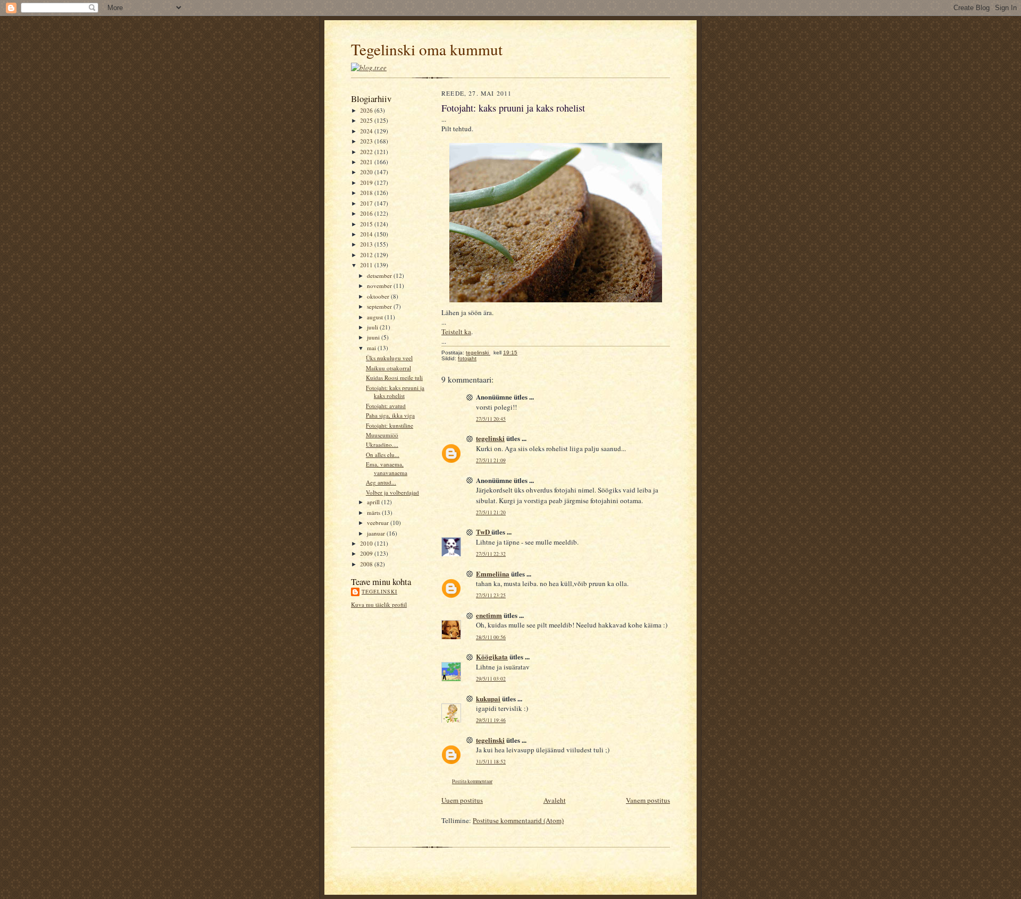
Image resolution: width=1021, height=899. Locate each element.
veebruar (378, 523)
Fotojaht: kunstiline (389, 425)
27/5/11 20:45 (491, 418)
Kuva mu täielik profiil (379, 604)
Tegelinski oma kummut (427, 49)
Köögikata (492, 656)
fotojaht (467, 358)
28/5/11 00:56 (491, 637)
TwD (483, 532)
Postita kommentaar (472, 781)
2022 (367, 152)
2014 (367, 234)
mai (372, 348)
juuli (373, 327)
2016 (367, 213)
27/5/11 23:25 (491, 595)
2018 (367, 193)
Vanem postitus (648, 800)
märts (374, 512)
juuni (374, 337)
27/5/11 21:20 (491, 512)
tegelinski (379, 591)
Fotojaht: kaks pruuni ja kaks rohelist (395, 392)
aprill (374, 502)
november (380, 286)
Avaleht (554, 800)
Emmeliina (492, 574)
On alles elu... (382, 455)
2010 (367, 543)
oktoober (379, 296)
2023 (367, 141)
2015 (367, 224)
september (380, 306)
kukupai (488, 698)
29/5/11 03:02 (491, 678)
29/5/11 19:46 (491, 720)
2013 (367, 244)
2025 (367, 120)
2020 (367, 172)
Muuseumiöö (382, 435)
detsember (380, 275)
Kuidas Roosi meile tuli (394, 377)
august (375, 317)
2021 (367, 162)
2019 (367, 182)
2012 (367, 255)
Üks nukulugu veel (389, 358)
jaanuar (377, 533)
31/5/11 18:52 (491, 761)
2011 (367, 265)
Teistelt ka (456, 331)
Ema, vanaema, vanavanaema (386, 468)
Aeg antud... (381, 482)
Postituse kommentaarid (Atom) (518, 820)
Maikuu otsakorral (388, 368)
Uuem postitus (462, 800)
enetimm (489, 615)
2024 (367, 131)
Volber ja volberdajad (392, 492)
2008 (367, 564)
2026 (367, 110)
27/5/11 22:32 (491, 553)
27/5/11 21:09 (491, 460)
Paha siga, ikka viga (390, 415)
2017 (367, 203)
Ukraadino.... (382, 444)
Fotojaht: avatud (386, 406)
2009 (367, 553)
